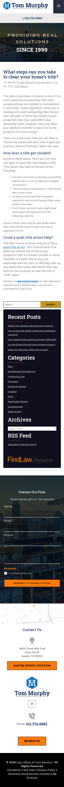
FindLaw (32, 777)
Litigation (12, 391)
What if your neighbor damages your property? (30, 326)
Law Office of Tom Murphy (35, 82)
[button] (58, 5)
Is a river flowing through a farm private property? (31, 344)
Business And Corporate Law (21, 371)
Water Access (14, 411)
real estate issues (27, 281)
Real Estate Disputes (18, 401)
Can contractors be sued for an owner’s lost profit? (32, 339)
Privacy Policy (46, 769)
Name (8, 506)
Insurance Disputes (17, 386)
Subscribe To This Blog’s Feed (22, 444)
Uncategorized (15, 406)
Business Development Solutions (30, 773)
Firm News (21, 86)
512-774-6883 (33, 18)
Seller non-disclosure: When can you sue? (28, 349)
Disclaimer (10, 568)
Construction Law (16, 376)
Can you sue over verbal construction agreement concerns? (31, 332)
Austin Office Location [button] (32, 665)
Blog (10, 366)
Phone (8, 535)
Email (9, 520)
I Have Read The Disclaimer (20, 573)
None (10, 396)
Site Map (29, 769)
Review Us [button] (32, 741)
